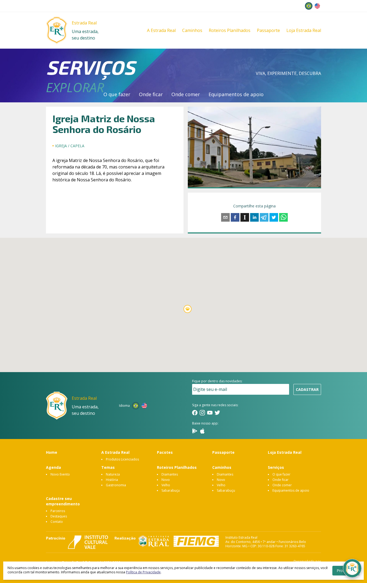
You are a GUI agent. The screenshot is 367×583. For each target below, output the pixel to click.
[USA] (317, 6)
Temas (108, 467)
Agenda (53, 467)
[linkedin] (254, 217)
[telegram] (264, 217)
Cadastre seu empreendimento (63, 501)
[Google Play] (194, 431)
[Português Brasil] (308, 6)
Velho (165, 485)
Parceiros (58, 511)
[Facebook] (194, 412)
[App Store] (202, 431)
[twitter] (273, 217)
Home (51, 452)
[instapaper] (244, 217)
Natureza (113, 474)
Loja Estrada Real (303, 30)
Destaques (59, 516)
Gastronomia (116, 485)
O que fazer (116, 94)
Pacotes (165, 452)
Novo (165, 479)
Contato (57, 521)
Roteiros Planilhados (229, 30)
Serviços (276, 467)
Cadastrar (307, 389)
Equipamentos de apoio (236, 94)
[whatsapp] (283, 217)
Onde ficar (151, 94)
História (112, 479)
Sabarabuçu (170, 490)
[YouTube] (210, 412)
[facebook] (235, 217)
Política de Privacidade (143, 572)
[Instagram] (202, 412)
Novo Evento (60, 474)
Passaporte (268, 30)
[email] (225, 217)
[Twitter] (217, 412)
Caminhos (192, 30)
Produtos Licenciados (122, 459)
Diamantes (169, 474)
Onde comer (185, 94)
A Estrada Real (161, 30)
